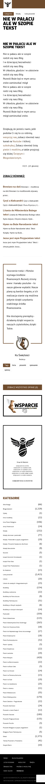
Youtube (17, 141)
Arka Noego (6, 504)
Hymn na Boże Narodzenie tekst (20, 224)
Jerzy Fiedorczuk (8, 526)
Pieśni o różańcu (8, 688)
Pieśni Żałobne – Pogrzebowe (12, 701)
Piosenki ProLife (8, 723)
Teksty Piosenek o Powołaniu (12, 741)
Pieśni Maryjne (7, 658)
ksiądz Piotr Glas (8, 561)
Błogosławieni (7, 509)
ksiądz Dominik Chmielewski (12, 557)
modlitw (16, 149)
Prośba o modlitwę (23, 767)
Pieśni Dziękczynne (9, 636)
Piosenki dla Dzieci (9, 706)
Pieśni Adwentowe (9, 618)
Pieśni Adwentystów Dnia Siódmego (14, 623)
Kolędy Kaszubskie (9, 548)
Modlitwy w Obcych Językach (12, 605)
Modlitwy (6, 588)
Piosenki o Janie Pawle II (11, 710)
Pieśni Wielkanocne (9, 693)
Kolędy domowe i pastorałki (12, 535)
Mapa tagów (8, 771)
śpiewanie (34, 365)
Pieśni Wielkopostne (9, 697)
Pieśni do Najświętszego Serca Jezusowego (17, 631)
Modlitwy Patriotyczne (10, 601)
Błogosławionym (12, 157)
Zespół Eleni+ (7, 745)
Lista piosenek (30, 14)
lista (14, 365)
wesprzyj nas (10, 137)
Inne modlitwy (7, 518)
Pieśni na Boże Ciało (9, 666)
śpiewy (7, 370)
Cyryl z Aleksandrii (13, 200)
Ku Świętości (7, 570)
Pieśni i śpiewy (7, 644)
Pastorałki (6, 614)
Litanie (5, 579)
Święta (32, 762)
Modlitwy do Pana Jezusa (11, 596)
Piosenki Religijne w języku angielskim (15, 728)
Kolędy (18, 14)
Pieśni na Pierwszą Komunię (12, 675)
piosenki (23, 365)
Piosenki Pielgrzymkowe (11, 719)
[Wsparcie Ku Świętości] (22, 460)
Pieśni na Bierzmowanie (10, 662)
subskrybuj (9, 145)
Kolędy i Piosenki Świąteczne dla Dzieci (15, 544)
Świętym (18, 153)
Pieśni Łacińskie (8, 653)
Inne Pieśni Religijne (9, 522)
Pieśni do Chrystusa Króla (11, 627)
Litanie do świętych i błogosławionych (15, 583)
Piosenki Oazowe (8, 714)
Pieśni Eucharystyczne (10, 640)
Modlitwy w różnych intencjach (13, 609)
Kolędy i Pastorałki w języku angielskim (15, 540)
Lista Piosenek (9, 762)
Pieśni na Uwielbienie (10, 684)
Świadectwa (8, 767)
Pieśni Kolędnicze (8, 649)
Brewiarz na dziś (12, 186)
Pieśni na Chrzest (8, 671)
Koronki (5, 553)
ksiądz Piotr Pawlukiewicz (11, 566)
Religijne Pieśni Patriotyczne (12, 732)
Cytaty (5, 513)
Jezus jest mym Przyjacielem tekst (21, 238)
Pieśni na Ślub (7, 679)
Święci (5, 736)
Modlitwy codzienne (9, 592)
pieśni (6, 149)
